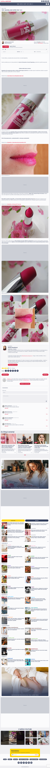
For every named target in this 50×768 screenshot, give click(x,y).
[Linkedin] (48, 1)
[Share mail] (18, 371)
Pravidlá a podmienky (23, 759)
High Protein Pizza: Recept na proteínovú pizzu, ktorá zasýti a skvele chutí (16, 567)
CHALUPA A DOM (11, 637)
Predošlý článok (5, 374)
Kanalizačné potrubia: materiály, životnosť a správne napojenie (16, 640)
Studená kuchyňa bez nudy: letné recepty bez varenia (39, 651)
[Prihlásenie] (46, 4)
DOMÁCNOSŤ (10, 617)
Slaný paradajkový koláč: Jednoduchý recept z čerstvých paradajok (39, 568)
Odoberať (36, 754)
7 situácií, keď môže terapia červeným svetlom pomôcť (15, 557)
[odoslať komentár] (46, 401)
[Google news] (29, 763)
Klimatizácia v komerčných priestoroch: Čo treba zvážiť (39, 630)
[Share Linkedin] (15, 371)
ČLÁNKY (9, 586)
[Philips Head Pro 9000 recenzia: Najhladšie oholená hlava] (43, 734)
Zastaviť (4, 51)
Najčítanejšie (13, 520)
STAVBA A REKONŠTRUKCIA (13, 627)
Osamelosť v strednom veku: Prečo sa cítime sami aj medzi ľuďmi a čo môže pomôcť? (39, 524)
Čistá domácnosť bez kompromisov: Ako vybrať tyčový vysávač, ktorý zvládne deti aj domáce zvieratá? (16, 660)
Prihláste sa (9, 378)
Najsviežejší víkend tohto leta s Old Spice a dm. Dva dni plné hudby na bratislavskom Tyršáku (16, 523)
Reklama (15, 759)
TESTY (5, 8)
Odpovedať (6, 408)
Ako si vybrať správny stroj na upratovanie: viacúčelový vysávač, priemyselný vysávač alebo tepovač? (39, 620)
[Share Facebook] (6, 371)
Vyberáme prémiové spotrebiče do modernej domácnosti (16, 650)
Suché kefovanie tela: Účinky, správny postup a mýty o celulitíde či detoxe (38, 537)
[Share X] (11, 371)
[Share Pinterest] (13, 371)
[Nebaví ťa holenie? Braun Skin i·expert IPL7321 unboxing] (31, 741)
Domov (3, 8)
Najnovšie (36, 520)
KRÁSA (32, 576)
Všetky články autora (13, 364)
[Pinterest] (47, 1)
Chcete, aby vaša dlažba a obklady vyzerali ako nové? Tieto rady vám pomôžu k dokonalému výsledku (16, 619)
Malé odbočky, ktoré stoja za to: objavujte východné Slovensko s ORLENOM (16, 598)
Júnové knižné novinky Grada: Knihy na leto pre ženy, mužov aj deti (39, 661)
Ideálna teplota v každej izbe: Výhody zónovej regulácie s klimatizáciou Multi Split (39, 640)
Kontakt (10, 759)
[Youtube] (43, 1)
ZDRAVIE (9, 555)
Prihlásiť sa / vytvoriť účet (25, 383)
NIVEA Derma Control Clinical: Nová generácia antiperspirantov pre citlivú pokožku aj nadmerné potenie (38, 599)
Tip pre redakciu (43, 759)
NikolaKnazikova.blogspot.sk (27, 355)
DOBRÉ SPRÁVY (10, 596)
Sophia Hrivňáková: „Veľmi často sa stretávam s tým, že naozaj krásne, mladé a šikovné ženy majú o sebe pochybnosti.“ (16, 531)
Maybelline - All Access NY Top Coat (14, 204)
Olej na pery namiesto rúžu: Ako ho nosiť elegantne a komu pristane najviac (39, 531)
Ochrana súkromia (34, 759)
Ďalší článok (45, 374)
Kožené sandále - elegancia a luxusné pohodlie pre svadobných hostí (38, 548)
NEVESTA (9, 545)
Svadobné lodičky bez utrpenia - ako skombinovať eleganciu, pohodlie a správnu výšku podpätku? (16, 547)
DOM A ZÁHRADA (34, 607)
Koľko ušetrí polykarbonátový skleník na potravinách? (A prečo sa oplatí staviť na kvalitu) (39, 609)
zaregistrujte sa (26, 380)
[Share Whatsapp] (8, 371)
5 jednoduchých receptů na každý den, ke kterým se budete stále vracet (16, 578)
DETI (8, 606)
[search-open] (48, 4)
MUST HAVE (33, 545)
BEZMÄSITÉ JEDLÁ (34, 648)
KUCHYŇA (9, 648)
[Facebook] (42, 1)
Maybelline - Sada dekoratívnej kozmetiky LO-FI (16, 142)
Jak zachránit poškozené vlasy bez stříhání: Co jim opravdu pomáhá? (39, 578)
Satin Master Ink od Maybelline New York (15, 75)
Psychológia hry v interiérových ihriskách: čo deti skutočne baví (16, 609)
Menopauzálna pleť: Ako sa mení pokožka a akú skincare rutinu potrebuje (16, 537)
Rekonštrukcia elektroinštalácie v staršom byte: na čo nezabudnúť (16, 629)
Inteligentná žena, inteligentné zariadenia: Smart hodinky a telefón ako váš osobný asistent (39, 589)
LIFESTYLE (33, 597)
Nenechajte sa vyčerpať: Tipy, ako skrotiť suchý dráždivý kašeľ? (15, 588)
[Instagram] (45, 1)
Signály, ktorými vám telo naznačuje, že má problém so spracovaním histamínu (39, 558)
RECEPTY (9, 565)
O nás (5, 759)
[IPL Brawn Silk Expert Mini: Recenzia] (43, 741)
